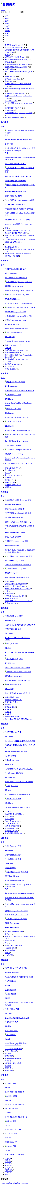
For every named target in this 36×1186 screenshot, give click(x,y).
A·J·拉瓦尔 (8, 417)
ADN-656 (7, 1087)
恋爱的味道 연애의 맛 (12, 352)
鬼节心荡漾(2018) (10, 337)
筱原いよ (8, 1154)
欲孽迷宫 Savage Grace (12, 79)
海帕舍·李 (18, 303)
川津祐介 (21, 880)
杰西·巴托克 (9, 693)
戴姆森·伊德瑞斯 (19, 209)
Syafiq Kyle (8, 915)
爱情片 (7, 23)
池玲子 (7, 196)
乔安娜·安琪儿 (10, 341)
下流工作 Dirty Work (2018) (14, 45)
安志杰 (12, 855)
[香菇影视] (8, 5)
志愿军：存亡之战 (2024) (12, 923)
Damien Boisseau (15, 1045)
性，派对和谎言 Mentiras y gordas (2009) (18, 103)
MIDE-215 (8, 1171)
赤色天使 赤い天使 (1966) (14, 117)
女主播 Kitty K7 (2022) (11, 386)
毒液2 (7, 228)
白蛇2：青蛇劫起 (11, 1051)
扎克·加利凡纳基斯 (23, 1003)
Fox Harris (19, 565)
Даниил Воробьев (11, 458)
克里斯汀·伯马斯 (10, 638)
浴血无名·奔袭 (10, 950)
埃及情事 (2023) (9, 399)
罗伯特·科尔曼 (28, 291)
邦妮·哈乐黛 (27, 316)
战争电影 (4, 838)
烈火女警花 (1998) (11, 247)
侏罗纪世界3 (9, 593)
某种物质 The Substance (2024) (13, 676)
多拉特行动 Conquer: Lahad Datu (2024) (16, 911)
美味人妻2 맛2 (10, 482)
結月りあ (14, 1092)
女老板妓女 (9, 81)
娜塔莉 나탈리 (9, 480)
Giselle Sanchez (17, 417)
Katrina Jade (19, 341)
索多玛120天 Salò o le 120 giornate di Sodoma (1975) (20, 893)
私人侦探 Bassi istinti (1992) (14, 47)
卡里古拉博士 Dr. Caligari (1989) (14, 560)
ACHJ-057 (8, 1137)
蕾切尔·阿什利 (10, 303)
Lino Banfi (17, 329)
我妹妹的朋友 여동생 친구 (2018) (16, 67)
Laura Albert (27, 565)
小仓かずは (9, 1117)
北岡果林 (14, 1104)
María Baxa (24, 329)
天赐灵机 (7, 998)
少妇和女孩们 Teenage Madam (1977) (15, 312)
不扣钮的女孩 (9, 366)
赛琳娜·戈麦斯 (28, 977)
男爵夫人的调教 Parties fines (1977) (17, 64)
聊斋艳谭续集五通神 (12, 717)
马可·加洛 (20, 391)
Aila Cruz (27, 807)
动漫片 (7, 35)
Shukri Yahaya (28, 224)
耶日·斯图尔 (27, 550)
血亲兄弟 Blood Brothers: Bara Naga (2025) (17, 219)
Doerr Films (24, 1183)
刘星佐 (7, 1031)
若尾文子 (8, 880)
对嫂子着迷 (9, 69)
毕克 (11, 990)
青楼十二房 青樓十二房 (13, 345)
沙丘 (6, 591)
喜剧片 (7, 21)
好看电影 (4, 1075)
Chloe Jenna (9, 807)
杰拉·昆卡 (15, 278)
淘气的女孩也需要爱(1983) (12, 299)
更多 (3, 126)
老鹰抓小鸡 (8, 1026)
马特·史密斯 (16, 577)
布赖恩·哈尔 (9, 977)
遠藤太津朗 (22, 181)
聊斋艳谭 (8, 714)
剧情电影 (4, 724)
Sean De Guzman (18, 430)
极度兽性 (8, 712)
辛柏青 (12, 927)
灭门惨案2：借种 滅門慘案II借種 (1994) (18, 719)
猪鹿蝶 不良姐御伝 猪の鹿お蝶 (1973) (15, 191)
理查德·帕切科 (27, 303)
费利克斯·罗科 (30, 741)
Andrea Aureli (9, 329)
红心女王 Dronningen (12, 821)
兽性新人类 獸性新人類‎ (13, 700)
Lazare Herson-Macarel (12, 1043)
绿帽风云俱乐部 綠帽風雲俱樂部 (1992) (18, 72)
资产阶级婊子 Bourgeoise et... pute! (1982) (19, 113)
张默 (11, 868)
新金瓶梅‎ (8, 811)
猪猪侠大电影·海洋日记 (13, 1058)
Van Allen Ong (28, 769)
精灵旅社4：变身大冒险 (11, 972)
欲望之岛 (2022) (9, 633)
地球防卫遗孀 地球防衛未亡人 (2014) (15, 532)
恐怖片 (7, 28)
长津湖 (7, 953)
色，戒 (7, 473)
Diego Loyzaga (10, 741)
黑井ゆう (24, 1117)
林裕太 (13, 445)
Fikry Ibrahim (16, 915)
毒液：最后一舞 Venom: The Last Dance (18, 601)
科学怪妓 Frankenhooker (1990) (14, 517)
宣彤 (11, 144)
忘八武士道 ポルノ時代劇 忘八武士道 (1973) (18, 176)
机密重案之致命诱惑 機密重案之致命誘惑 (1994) (18, 139)
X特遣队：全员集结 (12, 256)
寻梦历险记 (9, 1056)
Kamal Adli (24, 915)
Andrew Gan (26, 795)
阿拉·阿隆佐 (9, 795)
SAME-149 (8, 1100)
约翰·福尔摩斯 (10, 316)
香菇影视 (9, 1183)
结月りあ (8, 1092)
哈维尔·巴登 (29, 209)
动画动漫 (4, 960)
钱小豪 (7, 756)
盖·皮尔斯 (8, 1018)
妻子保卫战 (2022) (10, 663)
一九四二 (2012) (9, 863)
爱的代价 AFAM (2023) (11, 273)
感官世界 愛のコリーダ (13, 485)
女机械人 (8, 362)
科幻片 (7, 26)
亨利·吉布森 (17, 693)
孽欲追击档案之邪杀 (12, 697)
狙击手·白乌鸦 (10, 941)
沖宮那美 (14, 1129)
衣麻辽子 (19, 196)
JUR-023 (7, 1150)
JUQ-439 (8, 1158)
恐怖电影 (4, 608)
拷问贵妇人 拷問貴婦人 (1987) (13, 504)
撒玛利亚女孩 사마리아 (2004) (15, 93)
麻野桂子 (8, 509)
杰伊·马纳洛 (28, 430)
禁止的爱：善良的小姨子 (13, 814)
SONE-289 (8, 1173)
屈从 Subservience (11, 603)
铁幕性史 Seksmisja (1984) (12, 545)
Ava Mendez (26, 668)
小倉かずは (17, 1117)
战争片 (7, 33)
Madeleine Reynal (10, 565)
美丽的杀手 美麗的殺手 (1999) (15, 57)
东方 (6, 943)
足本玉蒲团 (9, 816)
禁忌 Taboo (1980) (11, 101)
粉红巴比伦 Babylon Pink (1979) (14, 286)
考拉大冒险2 (8, 1013)
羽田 (19, 1129)
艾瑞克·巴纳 (24, 1018)
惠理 (6, 1142)
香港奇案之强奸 (10, 702)
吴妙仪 (7, 144)
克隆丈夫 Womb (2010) (11, 573)
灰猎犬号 (8, 934)
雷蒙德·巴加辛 (17, 668)
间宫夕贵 (8, 445)
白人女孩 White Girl (11, 823)
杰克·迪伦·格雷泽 (11, 1003)
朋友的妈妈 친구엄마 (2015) (14, 833)
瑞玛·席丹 (17, 855)
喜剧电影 (4, 260)
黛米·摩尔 (8, 680)
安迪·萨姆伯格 (18, 977)
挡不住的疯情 (9, 819)
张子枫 (16, 927)
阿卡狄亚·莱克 (10, 291)
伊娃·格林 (8, 577)
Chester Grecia (21, 652)
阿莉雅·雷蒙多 (10, 769)
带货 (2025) (9, 62)
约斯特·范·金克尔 (11, 391)
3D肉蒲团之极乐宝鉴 (12, 826)
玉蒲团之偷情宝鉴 (11, 828)
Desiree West (19, 316)
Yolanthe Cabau (10, 403)
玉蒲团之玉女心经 (11, 831)
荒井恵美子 (22, 164)
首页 (6, 16)
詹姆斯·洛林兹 (10, 522)
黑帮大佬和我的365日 (12, 468)
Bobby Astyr (19, 291)
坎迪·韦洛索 (20, 625)
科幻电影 (4, 492)
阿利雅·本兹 (17, 795)
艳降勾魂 (8, 704)
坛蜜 (6, 537)
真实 (6, 244)
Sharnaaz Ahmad (10, 224)
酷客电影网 (16, 1183)
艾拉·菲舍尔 (16, 1018)
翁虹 (11, 756)
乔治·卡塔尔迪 (20, 898)
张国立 (7, 868)
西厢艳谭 (8, 477)
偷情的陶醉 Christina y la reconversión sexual (19, 88)
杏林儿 (12, 1031)
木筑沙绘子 (15, 509)
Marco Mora (19, 782)
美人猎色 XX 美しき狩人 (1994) (16, 233)
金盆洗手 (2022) (9, 426)
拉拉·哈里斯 (26, 693)
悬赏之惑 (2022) (9, 736)
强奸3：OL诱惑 (10, 76)
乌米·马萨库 (24, 577)
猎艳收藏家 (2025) (10, 620)
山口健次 (14, 164)
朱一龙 (7, 927)
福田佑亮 (17, 537)
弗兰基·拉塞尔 (20, 741)
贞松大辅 (21, 1154)
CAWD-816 (8, 1112)
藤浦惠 (10, 1142)
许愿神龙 (8, 1066)
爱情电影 (4, 373)
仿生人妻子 (9, 581)
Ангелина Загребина (24, 458)
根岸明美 (13, 196)
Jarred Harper (19, 403)
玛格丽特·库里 (17, 680)
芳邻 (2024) (8, 648)
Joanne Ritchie (19, 522)
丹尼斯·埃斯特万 (18, 807)
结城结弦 (21, 1092)
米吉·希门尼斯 (29, 391)
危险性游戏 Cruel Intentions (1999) (16, 59)
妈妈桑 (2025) (9, 764)
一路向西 (8, 348)
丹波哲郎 (8, 181)
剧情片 (7, 31)
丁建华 (7, 990)
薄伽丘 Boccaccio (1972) (12, 324)
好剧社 (3, 1183)
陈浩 (16, 1031)
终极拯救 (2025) (9, 850)
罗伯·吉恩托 (23, 278)
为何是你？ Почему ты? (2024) (14, 454)
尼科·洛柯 (8, 278)
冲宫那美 (8, 1129)
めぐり (15, 1142)
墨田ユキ (8, 164)
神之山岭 (7, 1039)
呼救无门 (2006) (9, 689)
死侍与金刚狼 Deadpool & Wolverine (17, 253)
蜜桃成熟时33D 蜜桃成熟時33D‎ (16, 584)
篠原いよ (14, 1154)
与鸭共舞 (8, 487)
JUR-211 (7, 1125)
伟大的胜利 (9, 955)
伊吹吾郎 (14, 181)
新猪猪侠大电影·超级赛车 (14, 1063)
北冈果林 (8, 1104)
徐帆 (14, 868)
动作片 (7, 19)
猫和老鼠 (8, 1054)
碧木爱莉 (19, 445)
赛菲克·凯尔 (20, 224)
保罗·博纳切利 (10, 898)
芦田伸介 (14, 880)
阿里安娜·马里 (28, 341)
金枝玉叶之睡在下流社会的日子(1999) (16, 751)
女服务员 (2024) (9, 803)
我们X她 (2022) (9, 413)
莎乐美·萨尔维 (30, 625)
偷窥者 (7, 709)
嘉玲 (14, 756)
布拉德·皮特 (9, 209)
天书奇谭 (7, 985)
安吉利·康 (25, 417)
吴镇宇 (7, 855)
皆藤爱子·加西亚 (10, 625)
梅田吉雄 (21, 1104)
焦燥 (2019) (9, 110)
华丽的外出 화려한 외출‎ (13, 108)
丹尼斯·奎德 (26, 680)
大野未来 (11, 537)
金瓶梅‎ (7, 55)
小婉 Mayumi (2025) (10, 777)
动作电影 (4, 122)
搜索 (21, 12)
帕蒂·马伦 (27, 522)
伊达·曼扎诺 (19, 769)
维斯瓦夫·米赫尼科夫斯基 (14, 550)
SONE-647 (8, 1165)
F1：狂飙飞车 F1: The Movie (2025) (15, 204)
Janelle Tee (8, 668)
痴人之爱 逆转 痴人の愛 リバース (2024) (16, 441)
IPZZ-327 (8, 1174)
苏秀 (14, 990)
